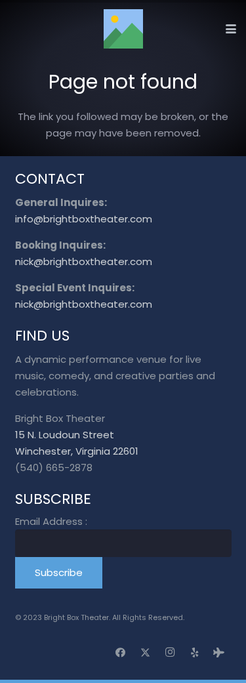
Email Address (51, 521)
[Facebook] (120, 652)
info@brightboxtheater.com (83, 219)
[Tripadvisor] (219, 652)
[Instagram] (169, 652)
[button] (231, 29)
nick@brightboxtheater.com (83, 261)
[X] (145, 652)
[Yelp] (194, 652)
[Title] (123, 29)
